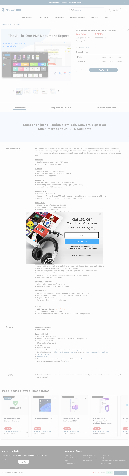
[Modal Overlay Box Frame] (64, 238)
